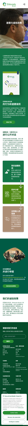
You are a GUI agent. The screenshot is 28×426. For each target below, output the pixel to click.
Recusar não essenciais (14, 417)
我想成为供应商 (19, 381)
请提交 (8, 341)
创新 (17, 353)
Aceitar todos (14, 412)
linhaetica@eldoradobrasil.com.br (13, 277)
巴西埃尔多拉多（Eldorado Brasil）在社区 (9, 367)
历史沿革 (5, 351)
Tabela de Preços (20, 356)
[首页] (9, 4)
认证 (4, 370)
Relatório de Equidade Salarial (21, 370)
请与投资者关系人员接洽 (8, 384)
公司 (4, 349)
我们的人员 (18, 379)
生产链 (17, 351)
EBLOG (17, 354)
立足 (4, 354)
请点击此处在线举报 (11, 286)
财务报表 (5, 379)
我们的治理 (18, 364)
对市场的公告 (6, 382)
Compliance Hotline (21, 367)
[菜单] (24, 4)
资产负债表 (5, 381)
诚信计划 (18, 365)
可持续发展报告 (6, 371)
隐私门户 (18, 392)
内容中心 (5, 392)
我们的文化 (5, 353)
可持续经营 (5, 364)
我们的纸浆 (18, 349)
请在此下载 (8, 122)
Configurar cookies (14, 421)
